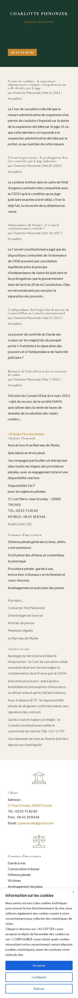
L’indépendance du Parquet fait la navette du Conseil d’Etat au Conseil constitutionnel (38, 311)
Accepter (39, 965)
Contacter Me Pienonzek (26, 608)
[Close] (73, 891)
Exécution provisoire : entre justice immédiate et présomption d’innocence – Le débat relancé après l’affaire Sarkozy (38, 687)
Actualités (15, 98)
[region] (39, 943)
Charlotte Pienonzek (27, 92)
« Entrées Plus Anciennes (26, 434)
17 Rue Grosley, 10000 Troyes (30, 805)
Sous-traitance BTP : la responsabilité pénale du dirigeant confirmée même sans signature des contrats (38, 706)
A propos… (16, 600)
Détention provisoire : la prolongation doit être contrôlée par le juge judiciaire (38, 159)
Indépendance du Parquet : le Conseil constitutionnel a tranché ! (33, 227)
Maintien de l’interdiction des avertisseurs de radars (37, 373)
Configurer (39, 977)
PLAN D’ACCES (19, 524)
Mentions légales (20, 630)
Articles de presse (21, 623)
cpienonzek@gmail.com (36, 823)
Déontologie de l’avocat (25, 615)
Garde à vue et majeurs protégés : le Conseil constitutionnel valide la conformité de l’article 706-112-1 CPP (36, 725)
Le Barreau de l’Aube (23, 638)
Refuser (39, 988)
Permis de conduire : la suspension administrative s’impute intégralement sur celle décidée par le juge (37, 84)
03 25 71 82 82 (22, 52)
